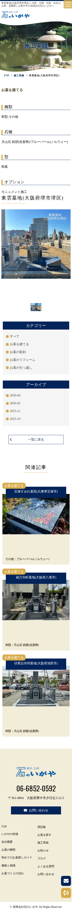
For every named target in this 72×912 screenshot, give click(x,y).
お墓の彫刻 (18, 352)
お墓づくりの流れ (12, 873)
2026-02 (15, 403)
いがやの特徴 (9, 834)
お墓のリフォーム (22, 359)
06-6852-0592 (36, 788)
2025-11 (15, 411)
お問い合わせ (45, 874)
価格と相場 (8, 865)
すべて (14, 336)
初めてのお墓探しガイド (16, 857)
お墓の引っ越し (21, 367)
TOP (4, 826)
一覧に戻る (36, 439)
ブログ (41, 858)
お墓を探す (44, 834)
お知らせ (43, 850)
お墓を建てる (19, 344)
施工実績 (19, 75)
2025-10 (15, 418)
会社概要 (7, 841)
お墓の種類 (8, 849)
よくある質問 (45, 866)
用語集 (41, 827)
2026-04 (15, 395)
